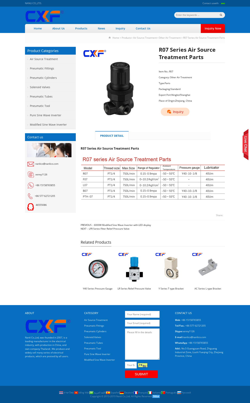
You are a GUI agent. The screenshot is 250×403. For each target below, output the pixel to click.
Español (115, 392)
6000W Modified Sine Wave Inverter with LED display (122, 225)
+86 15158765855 (45, 185)
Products (81, 28)
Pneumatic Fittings (42, 68)
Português (171, 392)
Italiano (156, 392)
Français (143, 392)
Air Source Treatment (145, 37)
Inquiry (120, 28)
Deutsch (129, 392)
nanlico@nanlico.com (46, 163)
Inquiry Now (213, 28)
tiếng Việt (83, 392)
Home (38, 28)
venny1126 (41, 174)
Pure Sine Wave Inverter (45, 115)
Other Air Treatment (170, 37)
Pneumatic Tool (40, 106)
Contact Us (143, 28)
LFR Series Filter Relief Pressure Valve (109, 228)
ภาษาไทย (68, 392)
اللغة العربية (99, 392)
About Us (58, 28)
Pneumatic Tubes (41, 96)
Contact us (208, 3)
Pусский (186, 392)
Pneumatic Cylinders (43, 78)
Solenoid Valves (40, 87)
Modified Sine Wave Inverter (48, 124)
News (101, 28)
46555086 (41, 205)
